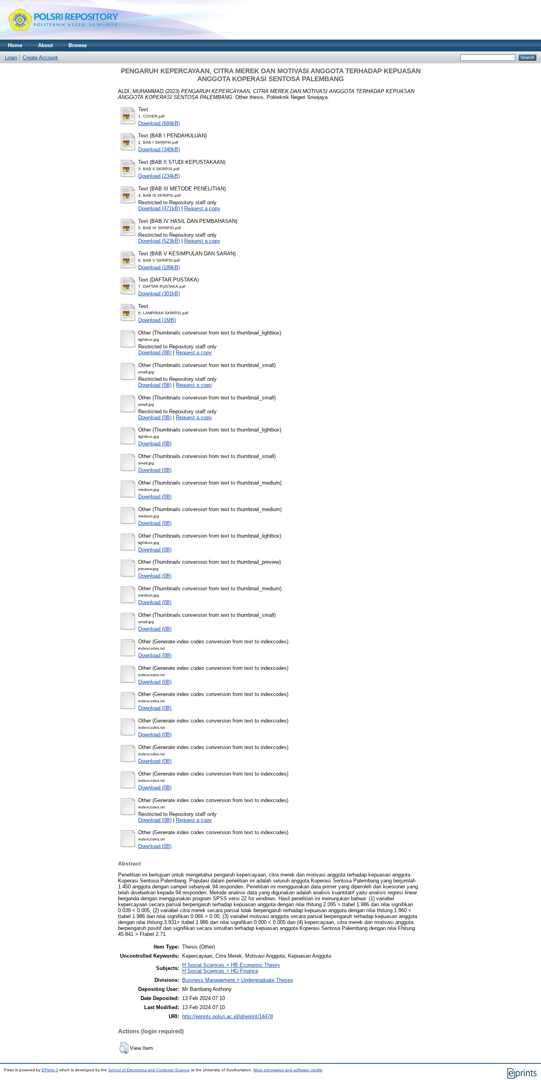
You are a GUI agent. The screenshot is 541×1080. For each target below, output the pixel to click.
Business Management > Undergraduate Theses (237, 980)
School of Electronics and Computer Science (149, 1070)
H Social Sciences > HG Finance (220, 971)
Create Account (40, 58)
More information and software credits (287, 1070)
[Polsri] (63, 38)
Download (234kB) (159, 176)
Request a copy (202, 208)
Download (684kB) (159, 123)
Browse (78, 45)
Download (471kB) (159, 208)
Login (11, 58)
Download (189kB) (159, 267)
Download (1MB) (157, 320)
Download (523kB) (159, 241)
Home (15, 45)
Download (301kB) (159, 294)
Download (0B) (154, 353)
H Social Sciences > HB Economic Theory (231, 965)
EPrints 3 (50, 1070)
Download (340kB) (159, 149)
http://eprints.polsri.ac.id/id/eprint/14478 (227, 1016)
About (45, 45)
